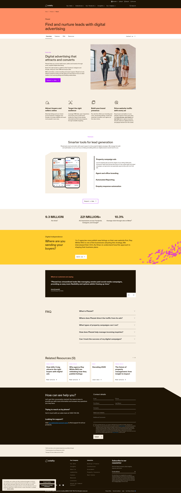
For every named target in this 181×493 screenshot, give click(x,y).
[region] (29, 485)
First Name (95, 401)
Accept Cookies (47, 482)
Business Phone (118, 396)
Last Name (117, 401)
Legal (123, 491)
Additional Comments (97, 415)
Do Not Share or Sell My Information (47, 486)
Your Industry (96, 410)
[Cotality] (49, 5)
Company (95, 405)
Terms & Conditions (117, 491)
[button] (115, 1)
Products (52, 11)
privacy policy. (10, 488)
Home (46, 11)
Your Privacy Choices (130, 491)
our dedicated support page (58, 423)
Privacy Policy (122, 426)
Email (94, 396)
